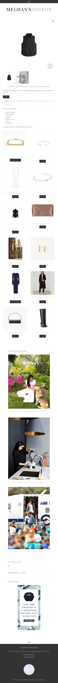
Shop (6, 96)
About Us (28, 655)
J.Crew (41, 101)
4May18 (28, 101)
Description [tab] (7, 104)
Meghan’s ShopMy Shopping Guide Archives (29, 412)
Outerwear (12, 101)
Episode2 (36, 101)
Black (31, 101)
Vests (17, 101)
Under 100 (52, 101)
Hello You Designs (40, 679)
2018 (24, 101)
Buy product (15, 160)
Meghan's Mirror (29, 9)
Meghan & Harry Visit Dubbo (29, 552)
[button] (53, 21)
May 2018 (46, 101)
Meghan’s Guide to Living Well (29, 482)
